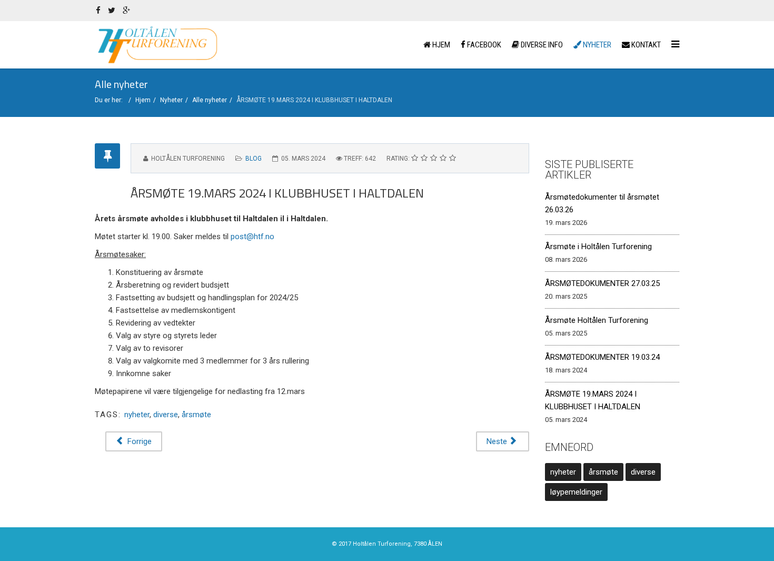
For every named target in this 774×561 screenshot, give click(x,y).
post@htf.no (252, 236)
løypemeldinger (576, 492)
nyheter (137, 414)
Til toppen (744, 545)
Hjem (440, 45)
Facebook (483, 45)
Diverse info (541, 45)
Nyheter (596, 45)
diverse (165, 414)
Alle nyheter (209, 100)
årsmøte (196, 414)
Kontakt (645, 45)
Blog (253, 158)
